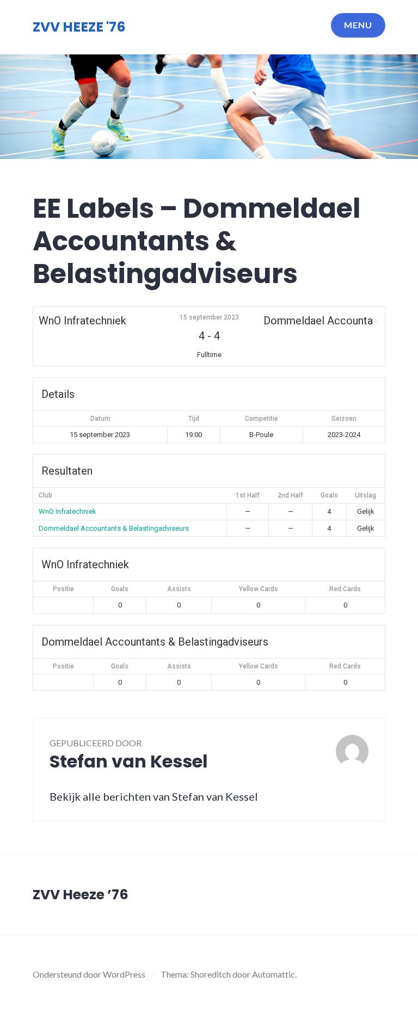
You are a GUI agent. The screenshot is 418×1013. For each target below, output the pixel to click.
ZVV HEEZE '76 (79, 26)
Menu (358, 25)
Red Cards (345, 589)
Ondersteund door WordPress (89, 974)
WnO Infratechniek (67, 511)
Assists (179, 589)
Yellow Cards (258, 589)
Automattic (273, 974)
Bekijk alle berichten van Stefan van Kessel (154, 796)
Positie (63, 589)
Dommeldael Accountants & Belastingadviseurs (114, 528)
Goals (119, 589)
